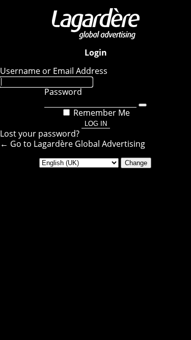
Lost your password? (39, 133)
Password (63, 91)
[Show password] (143, 105)
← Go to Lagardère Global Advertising (72, 143)
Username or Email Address (53, 70)
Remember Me (101, 112)
